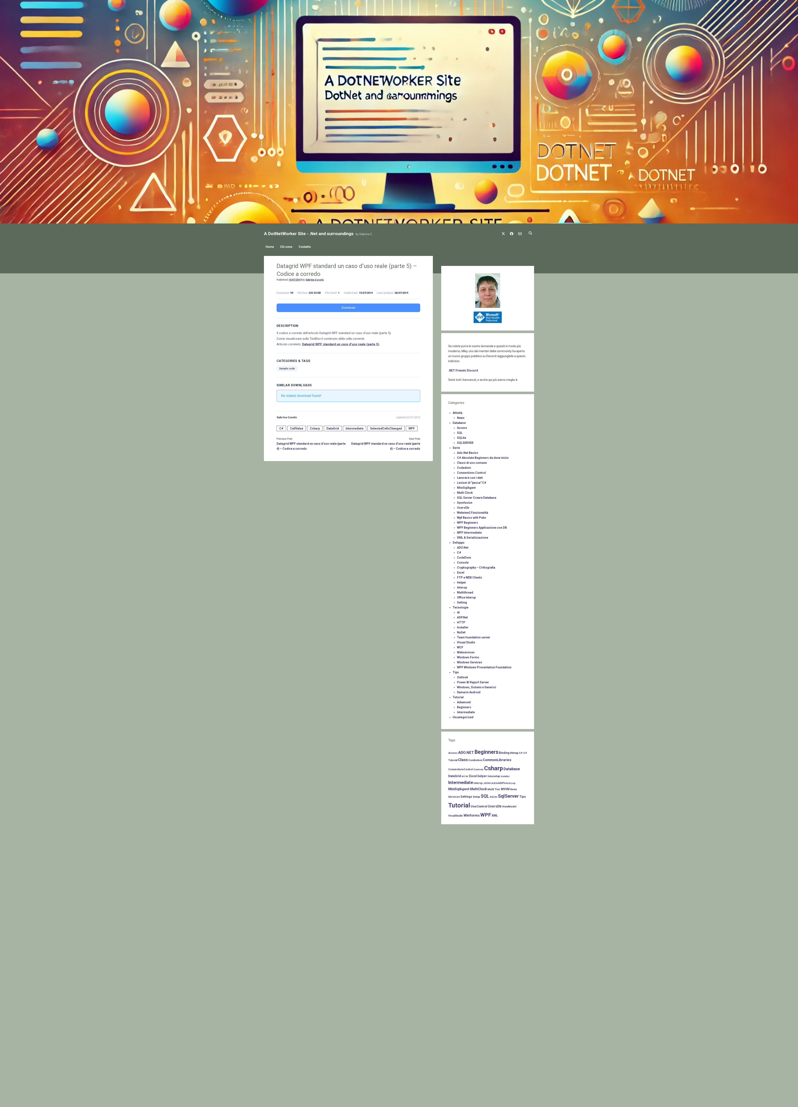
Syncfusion (464, 502)
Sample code (287, 368)
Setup (476, 796)
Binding (504, 752)
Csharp (315, 428)
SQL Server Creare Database (476, 497)
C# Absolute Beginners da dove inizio (483, 457)
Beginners (464, 707)
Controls (479, 769)
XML (495, 815)
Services (454, 796)
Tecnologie (460, 607)
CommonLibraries (497, 760)
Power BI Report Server (473, 682)
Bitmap (514, 753)
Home (270, 246)
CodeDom (464, 557)
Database (459, 423)
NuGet (461, 632)
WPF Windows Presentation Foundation (484, 667)
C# (281, 428)
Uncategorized (463, 717)
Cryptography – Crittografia (476, 567)
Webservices (466, 652)
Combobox (475, 760)
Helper (461, 582)
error (465, 776)
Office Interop (466, 597)
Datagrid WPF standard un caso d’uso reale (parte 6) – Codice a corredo (385, 446)
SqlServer (508, 796)
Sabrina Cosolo (314, 279)
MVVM (505, 789)
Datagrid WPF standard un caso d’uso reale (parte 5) (340, 344)
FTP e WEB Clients (469, 577)
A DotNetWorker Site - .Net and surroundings (308, 233)
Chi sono (286, 246)
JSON (486, 783)
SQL (460, 432)
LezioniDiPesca (500, 783)
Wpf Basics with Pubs (471, 517)
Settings (466, 796)
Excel (460, 572)
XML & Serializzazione (472, 537)
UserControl (479, 806)
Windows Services (469, 662)
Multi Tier (494, 789)
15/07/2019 (295, 279)
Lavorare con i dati (470, 477)
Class (463, 760)
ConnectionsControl (460, 769)
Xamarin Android (468, 692)
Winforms (472, 815)
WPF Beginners (467, 522)
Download (348, 308)
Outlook (462, 677)
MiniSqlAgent (466, 487)
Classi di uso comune (472, 462)
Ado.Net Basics (467, 452)
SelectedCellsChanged (386, 428)
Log (513, 783)
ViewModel (509, 806)
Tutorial (458, 697)
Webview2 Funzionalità (472, 512)
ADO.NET (466, 752)
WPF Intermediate (469, 532)
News (460, 418)
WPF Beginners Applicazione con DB (482, 527)
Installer (462, 627)
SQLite (461, 437)
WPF (412, 428)
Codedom (464, 467)
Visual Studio (466, 642)
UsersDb (463, 507)
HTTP (461, 622)
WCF (460, 647)
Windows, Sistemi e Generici (476, 687)
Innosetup (494, 776)
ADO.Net (462, 547)
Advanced (464, 702)
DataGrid (332, 428)
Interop (462, 587)
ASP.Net (462, 617)
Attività (457, 413)
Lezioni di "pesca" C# (471, 482)
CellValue (296, 428)
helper (482, 776)
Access (462, 427)
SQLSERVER (465, 442)
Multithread (465, 592)
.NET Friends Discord (463, 370)
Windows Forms (468, 657)
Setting (462, 602)
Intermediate (354, 428)
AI (458, 612)
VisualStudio (455, 815)
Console (463, 562)
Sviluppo (458, 542)
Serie (456, 447)
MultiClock (478, 789)
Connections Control (471, 472)
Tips (456, 672)
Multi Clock (465, 492)
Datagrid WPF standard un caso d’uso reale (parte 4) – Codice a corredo (311, 446)
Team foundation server (473, 637)
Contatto (305, 246)
